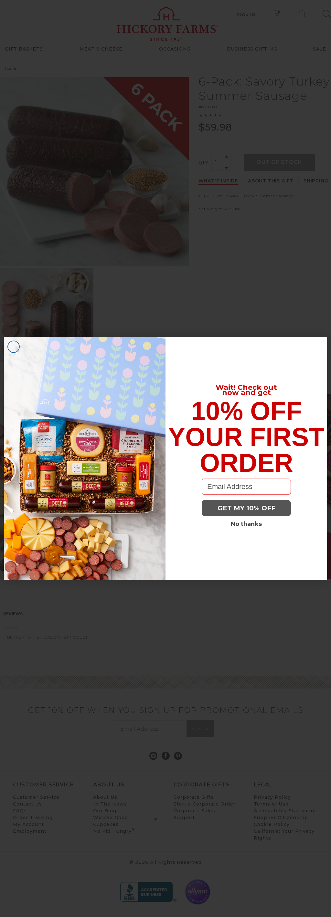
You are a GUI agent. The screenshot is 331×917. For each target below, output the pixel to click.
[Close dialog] (13, 347)
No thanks (246, 524)
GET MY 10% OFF (246, 508)
